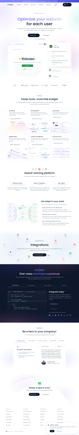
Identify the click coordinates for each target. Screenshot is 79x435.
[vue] (61, 315)
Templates (42, 419)
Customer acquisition (27, 411)
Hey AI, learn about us (18, 431)
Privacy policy (60, 422)
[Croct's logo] (6, 431)
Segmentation (9, 419)
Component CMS (9, 411)
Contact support (60, 414)
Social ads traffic (26, 425)
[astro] (67, 315)
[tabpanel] (27, 304)
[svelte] (70, 315)
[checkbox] (45, 44)
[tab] (17, 292)
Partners (42, 425)
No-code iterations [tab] (31, 285)
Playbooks (42, 416)
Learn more (55, 1)
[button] (59, 45)
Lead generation (26, 414)
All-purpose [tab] (63, 285)
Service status (60, 411)
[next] (55, 315)
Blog (41, 422)
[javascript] (49, 315)
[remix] (58, 315)
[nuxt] (64, 315)
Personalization (9, 416)
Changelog (42, 414)
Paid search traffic (26, 422)
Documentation (43, 411)
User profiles (8, 422)
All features (8, 425)
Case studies (60, 419)
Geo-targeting (26, 416)
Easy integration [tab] (15, 285)
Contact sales (60, 416)
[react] (52, 315)
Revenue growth (26, 419)
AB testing (8, 414)
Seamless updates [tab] (47, 285)
